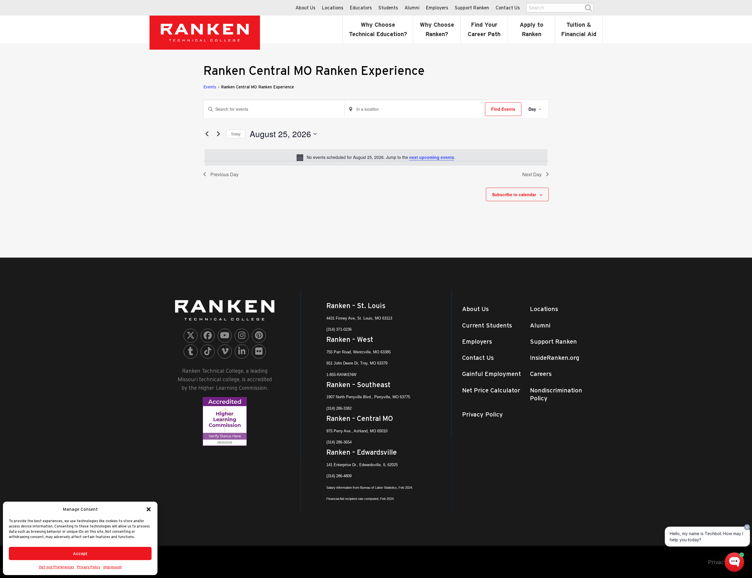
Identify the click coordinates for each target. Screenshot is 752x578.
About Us (305, 7)
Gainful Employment (491, 373)
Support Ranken (472, 7)
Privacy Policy (88, 567)
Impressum (112, 567)
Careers (541, 373)
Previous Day (224, 174)
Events (209, 87)
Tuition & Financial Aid (578, 29)
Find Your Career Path (484, 29)
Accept (80, 553)
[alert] (376, 157)
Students (388, 7)
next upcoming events (431, 157)
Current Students (487, 325)
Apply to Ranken (531, 29)
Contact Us (508, 7)
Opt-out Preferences (56, 567)
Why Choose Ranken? (437, 29)
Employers (437, 7)
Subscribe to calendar (514, 194)
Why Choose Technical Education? (378, 29)
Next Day (532, 174)
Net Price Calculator (491, 390)
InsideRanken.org (554, 357)
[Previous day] (206, 133)
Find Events (503, 109)
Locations (332, 7)
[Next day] (218, 133)
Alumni (411, 7)
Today (236, 133)
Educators (361, 7)
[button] (149, 509)
